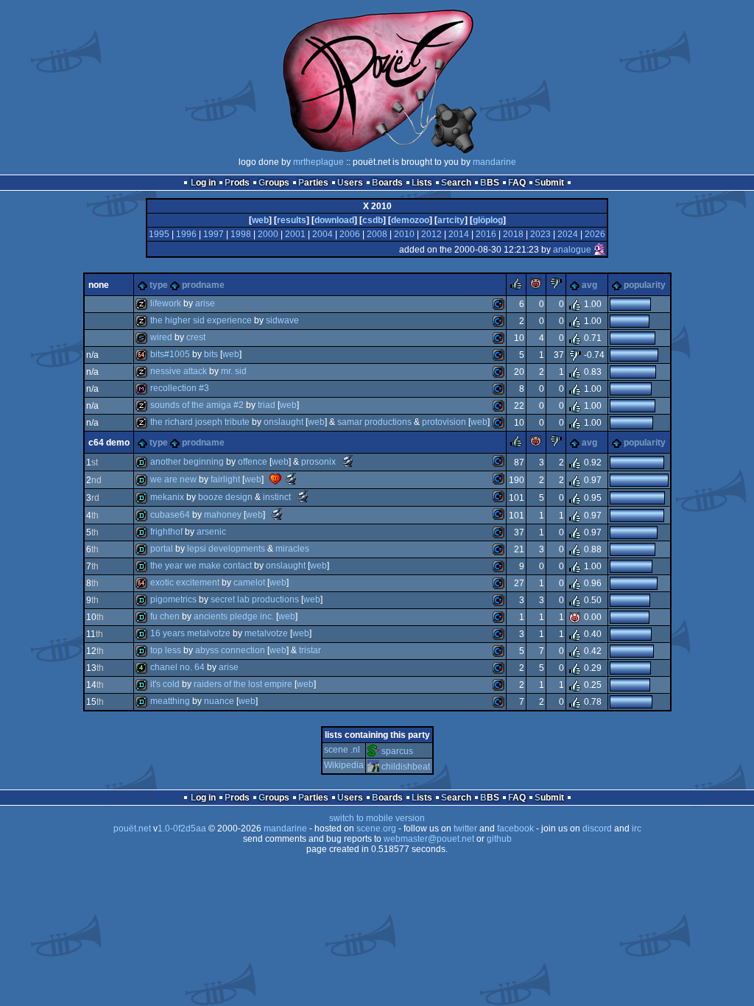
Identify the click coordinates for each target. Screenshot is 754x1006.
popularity (645, 285)
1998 (240, 234)
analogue (572, 250)
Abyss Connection (230, 650)
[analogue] (599, 250)
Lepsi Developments (226, 549)
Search (456, 182)
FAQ (517, 182)
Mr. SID (234, 371)
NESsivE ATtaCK (178, 371)
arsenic (211, 532)
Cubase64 (170, 515)
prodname (203, 285)
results (291, 220)
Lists (422, 182)
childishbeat (405, 766)
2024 (567, 234)
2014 (458, 234)
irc (636, 828)
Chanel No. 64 (177, 667)
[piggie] (536, 286)
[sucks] (556, 286)
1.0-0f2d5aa (182, 828)
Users (350, 182)
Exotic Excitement (184, 582)
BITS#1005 (170, 354)
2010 (404, 234)
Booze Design (225, 497)
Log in (203, 182)
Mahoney (223, 515)
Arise (205, 303)
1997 (213, 234)
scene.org (376, 828)
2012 (431, 234)
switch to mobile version (377, 818)
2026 (595, 234)
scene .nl (342, 750)
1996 (186, 234)
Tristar (310, 650)
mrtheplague (318, 162)
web (260, 220)
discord (597, 828)
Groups (273, 182)
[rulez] (516, 286)
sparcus (397, 751)
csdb (372, 220)
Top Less (165, 650)
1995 (159, 234)
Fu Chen (165, 616)
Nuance (219, 701)
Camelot (249, 582)
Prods (237, 182)
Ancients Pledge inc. (234, 616)
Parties (313, 182)
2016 (486, 234)
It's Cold (165, 684)
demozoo (410, 220)
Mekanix (167, 497)
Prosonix (318, 462)
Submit (549, 182)
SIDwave (282, 320)
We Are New (173, 479)
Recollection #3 (179, 388)
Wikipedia (344, 765)
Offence (252, 462)
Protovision (444, 422)
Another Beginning (187, 462)
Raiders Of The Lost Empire (243, 684)
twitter (465, 828)
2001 (295, 234)
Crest (195, 337)
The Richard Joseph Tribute (200, 422)
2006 (349, 234)
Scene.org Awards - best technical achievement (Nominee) (277, 514)
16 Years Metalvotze (190, 633)
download (334, 220)
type (158, 285)
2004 (322, 234)
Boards (387, 182)
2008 (377, 234)
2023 (540, 234)
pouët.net (132, 828)
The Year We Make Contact (201, 565)
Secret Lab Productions (255, 599)
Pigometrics (173, 599)
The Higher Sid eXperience (201, 320)
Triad (266, 405)
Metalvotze (266, 633)
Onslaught (283, 422)
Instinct (277, 497)
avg (589, 285)
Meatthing (170, 701)
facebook (515, 828)
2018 (513, 234)
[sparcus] (373, 751)
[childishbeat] (373, 766)
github (499, 839)
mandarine (494, 162)
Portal (161, 549)
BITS (211, 354)
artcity (451, 220)
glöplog (488, 220)
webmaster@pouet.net (429, 839)
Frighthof (166, 532)
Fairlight (225, 479)
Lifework (165, 303)
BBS (489, 182)
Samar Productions (374, 422)
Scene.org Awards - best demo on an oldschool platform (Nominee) (347, 461)
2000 (268, 234)
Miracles (292, 549)
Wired (161, 337)
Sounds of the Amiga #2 (197, 405)
